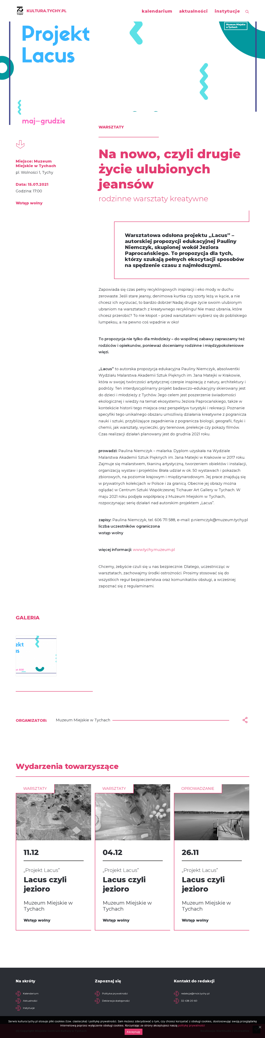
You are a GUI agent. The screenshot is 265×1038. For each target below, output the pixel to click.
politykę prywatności (191, 1025)
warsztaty (35, 788)
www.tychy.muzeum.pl (154, 549)
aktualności (193, 11)
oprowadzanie (197, 788)
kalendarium (157, 11)
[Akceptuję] (260, 1027)
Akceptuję (133, 1031)
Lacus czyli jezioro (45, 884)
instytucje (227, 11)
